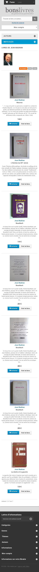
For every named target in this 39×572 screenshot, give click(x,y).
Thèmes (5, 536)
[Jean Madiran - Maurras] (19, 85)
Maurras (20, 102)
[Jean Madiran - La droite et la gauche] (19, 455)
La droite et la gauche (19, 472)
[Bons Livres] (19, 10)
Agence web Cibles (23, 566)
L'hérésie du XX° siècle (19, 163)
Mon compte (7, 553)
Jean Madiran (19, 100)
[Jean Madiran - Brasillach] (19, 206)
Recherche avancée (18, 23)
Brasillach (19, 223)
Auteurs (7, 36)
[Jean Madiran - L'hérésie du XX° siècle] (19, 146)
